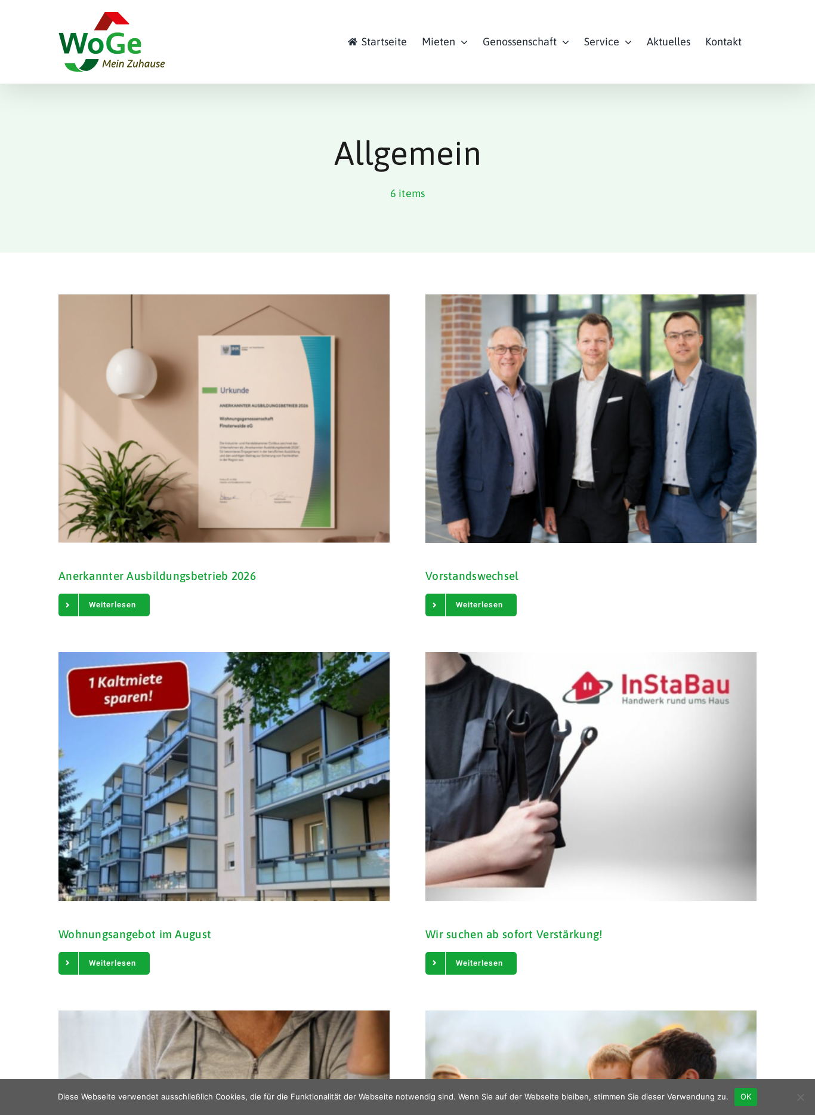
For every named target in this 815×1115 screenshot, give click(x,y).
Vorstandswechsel (472, 575)
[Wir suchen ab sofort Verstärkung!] (591, 776)
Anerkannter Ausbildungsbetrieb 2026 (157, 575)
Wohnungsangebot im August (134, 934)
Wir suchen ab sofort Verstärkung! (514, 934)
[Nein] (800, 1097)
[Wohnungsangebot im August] (224, 776)
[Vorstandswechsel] (591, 418)
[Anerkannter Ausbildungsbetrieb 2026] (224, 418)
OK (746, 1096)
